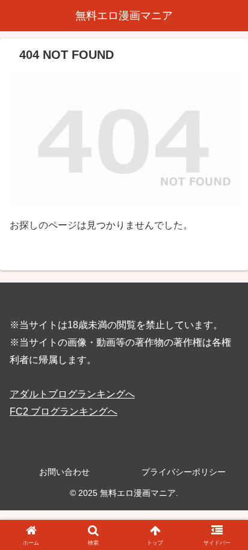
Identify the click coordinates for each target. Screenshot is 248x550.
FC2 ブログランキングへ (63, 411)
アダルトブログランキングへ (72, 394)
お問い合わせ (64, 472)
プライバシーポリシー (183, 472)
